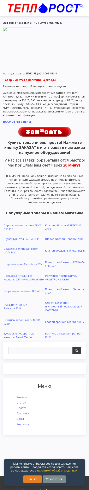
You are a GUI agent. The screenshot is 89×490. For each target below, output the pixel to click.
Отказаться (54, 479)
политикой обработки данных (57, 470)
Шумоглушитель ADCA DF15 (22, 239)
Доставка (23, 413)
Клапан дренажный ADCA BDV (64, 322)
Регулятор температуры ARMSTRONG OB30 (61, 277)
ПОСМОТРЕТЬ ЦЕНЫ (17, 121)
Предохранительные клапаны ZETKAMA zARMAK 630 (24, 277)
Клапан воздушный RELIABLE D (65, 250)
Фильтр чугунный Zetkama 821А (15, 306)
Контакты (23, 424)
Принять (32, 479)
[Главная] (44, 7)
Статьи (21, 402)
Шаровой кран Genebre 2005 (23, 264)
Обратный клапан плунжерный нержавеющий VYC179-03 (63, 306)
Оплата (21, 408)
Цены (20, 419)
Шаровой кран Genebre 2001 (64, 239)
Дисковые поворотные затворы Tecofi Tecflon (19, 335)
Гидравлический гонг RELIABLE (23, 291)
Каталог (22, 397)
